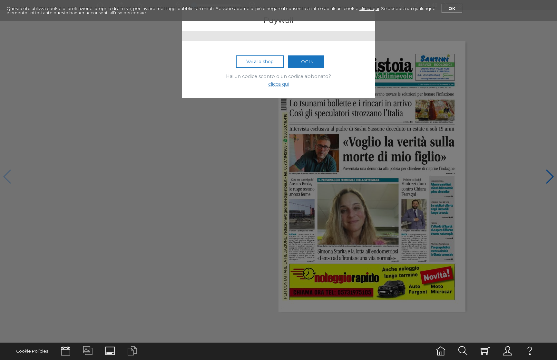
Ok (451, 8)
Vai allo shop (260, 61)
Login (306, 61)
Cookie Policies (32, 351)
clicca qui (369, 8)
